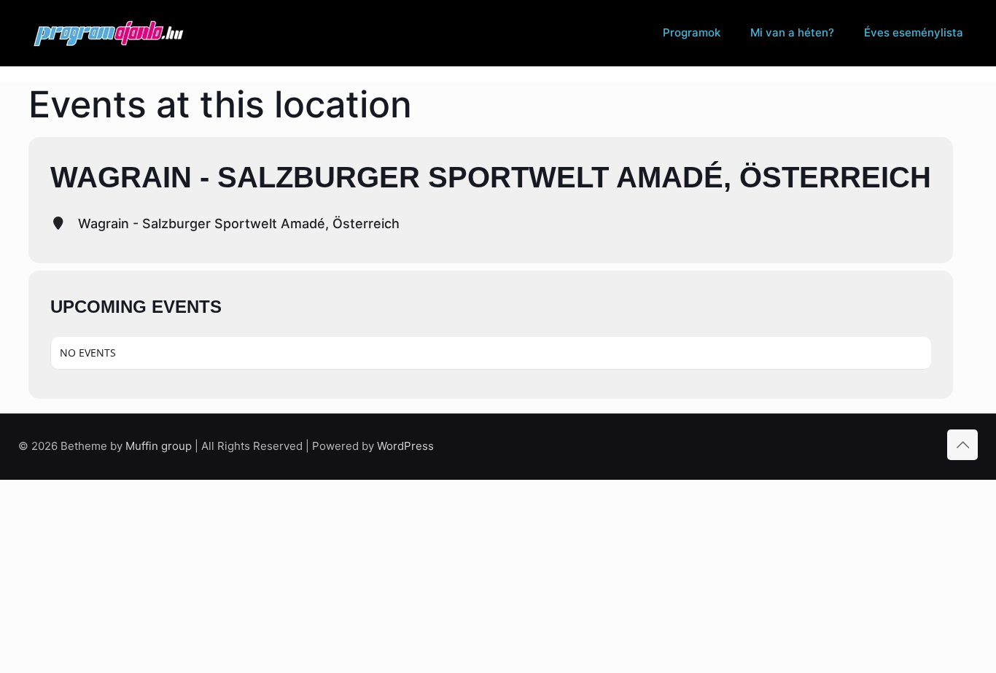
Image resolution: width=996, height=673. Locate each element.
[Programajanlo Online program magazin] (108, 33)
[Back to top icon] (962, 444)
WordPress (405, 446)
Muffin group (158, 446)
